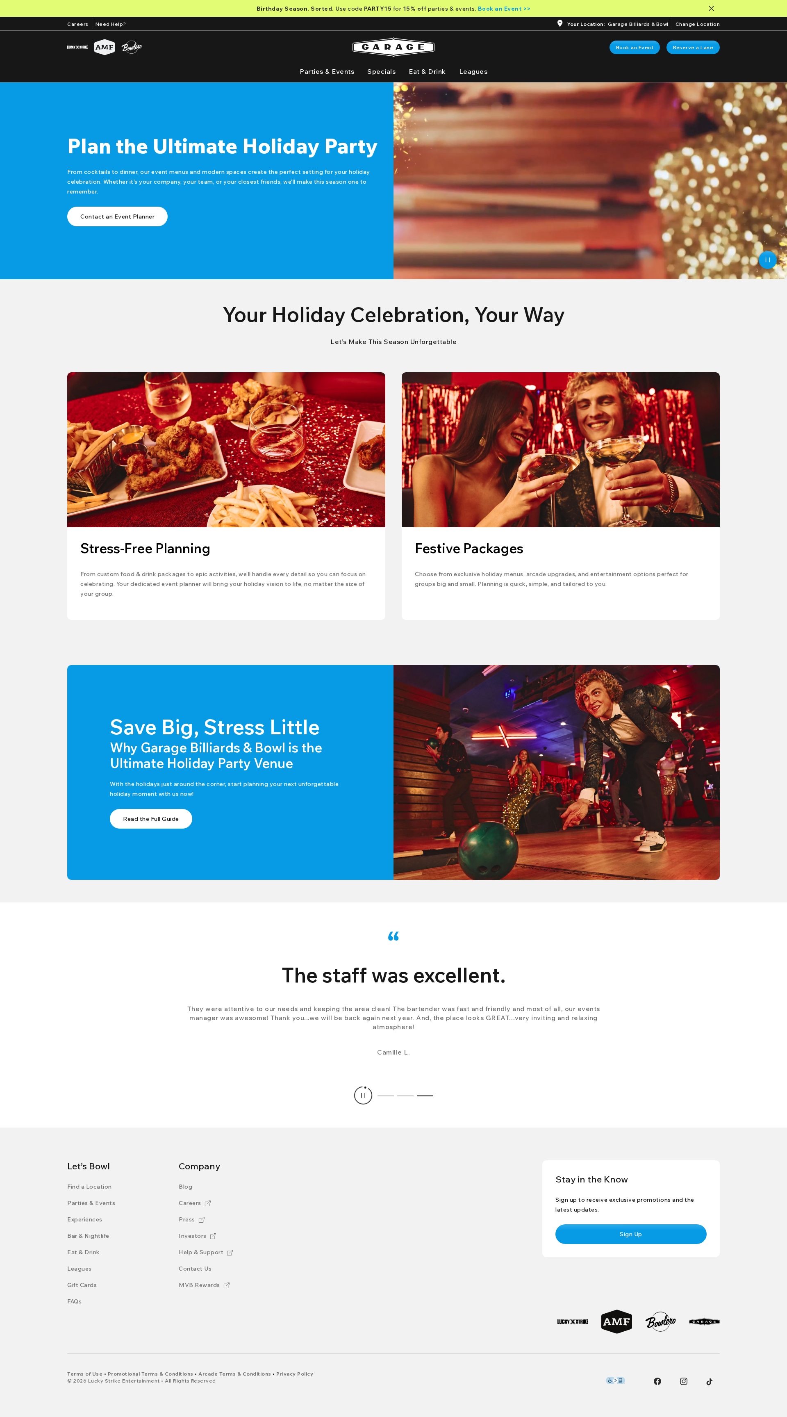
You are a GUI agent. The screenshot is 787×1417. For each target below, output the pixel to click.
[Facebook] (657, 1381)
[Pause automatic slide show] (363, 1095)
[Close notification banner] (713, 8)
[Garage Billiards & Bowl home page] (393, 47)
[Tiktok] (709, 1382)
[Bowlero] (131, 47)
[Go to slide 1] (386, 1095)
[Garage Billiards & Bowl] (704, 1321)
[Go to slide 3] (425, 1095)
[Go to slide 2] (405, 1095)
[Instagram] (684, 1381)
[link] (635, 47)
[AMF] (104, 47)
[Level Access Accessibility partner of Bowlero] (615, 1380)
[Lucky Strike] (77, 47)
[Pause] (768, 260)
